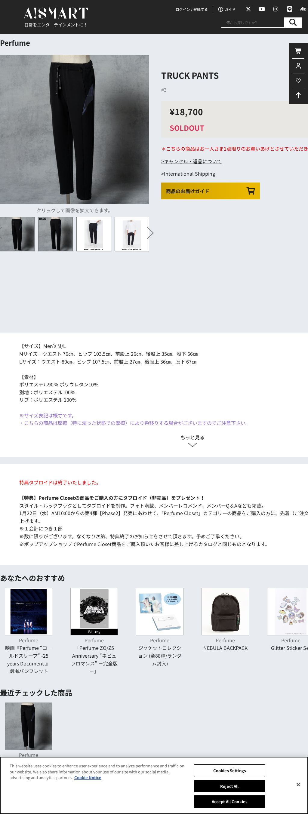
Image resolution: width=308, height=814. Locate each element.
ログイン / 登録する (192, 9)
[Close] (298, 784)
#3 (164, 89)
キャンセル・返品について (193, 161)
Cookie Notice (87, 777)
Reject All (229, 786)
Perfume (15, 42)
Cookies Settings (229, 770)
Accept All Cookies (229, 801)
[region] (154, 785)
